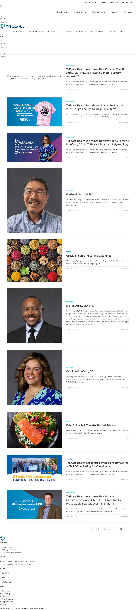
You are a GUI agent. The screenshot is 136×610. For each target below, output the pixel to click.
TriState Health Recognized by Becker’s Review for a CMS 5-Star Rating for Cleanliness (97, 464)
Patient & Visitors (53, 31)
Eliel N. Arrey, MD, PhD (80, 305)
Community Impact (79, 12)
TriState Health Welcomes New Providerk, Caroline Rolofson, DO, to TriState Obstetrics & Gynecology (97, 142)
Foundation (128, 12)
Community (70, 65)
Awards (69, 459)
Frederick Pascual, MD (79, 194)
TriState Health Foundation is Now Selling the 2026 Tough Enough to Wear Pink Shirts (94, 107)
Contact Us (114, 2)
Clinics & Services (62, 12)
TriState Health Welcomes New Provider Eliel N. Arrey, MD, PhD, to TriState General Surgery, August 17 (95, 72)
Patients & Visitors (98, 12)
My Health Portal (128, 2)
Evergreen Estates (90, 2)
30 (121, 529)
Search (2, 18)
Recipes (68, 252)
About (68, 31)
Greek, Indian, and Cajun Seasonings (88, 255)
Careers (103, 2)
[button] (68, 15)
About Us (114, 12)
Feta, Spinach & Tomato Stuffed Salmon (91, 425)
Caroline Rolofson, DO (80, 371)
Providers (69, 191)
